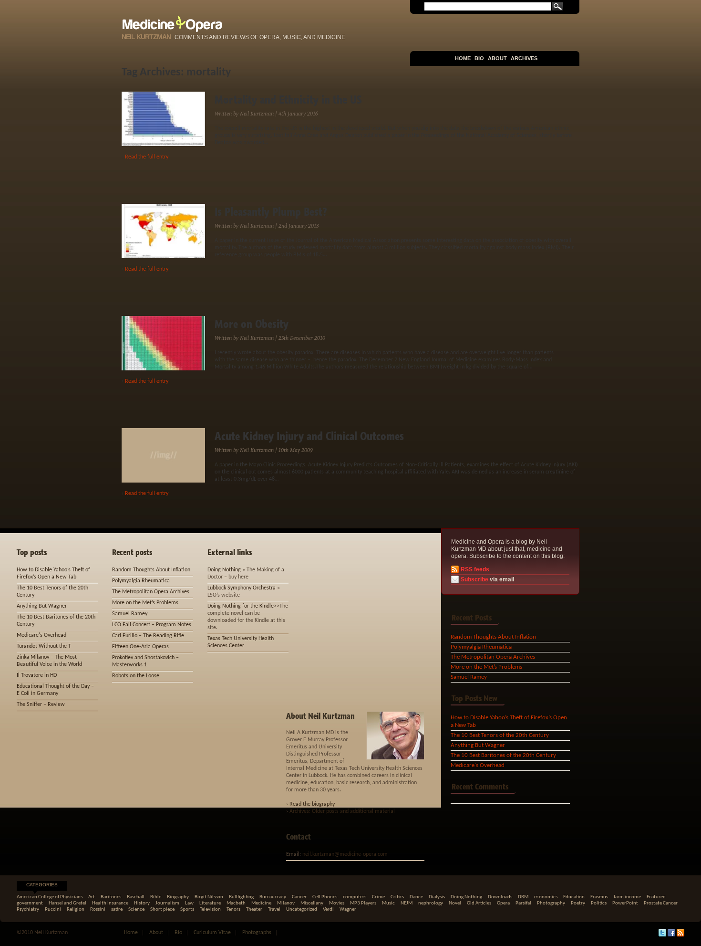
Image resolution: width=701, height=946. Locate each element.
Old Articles (479, 903)
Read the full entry (146, 157)
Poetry (578, 903)
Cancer (299, 897)
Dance (416, 897)
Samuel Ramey (469, 677)
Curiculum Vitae (212, 932)
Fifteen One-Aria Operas (140, 647)
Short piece (162, 909)
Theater (254, 909)
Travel (274, 909)
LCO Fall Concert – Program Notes (151, 625)
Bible (155, 897)
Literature (210, 903)
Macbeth (236, 903)
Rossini (97, 909)
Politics (599, 903)
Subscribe (474, 579)
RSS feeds (475, 569)
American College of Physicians (49, 897)
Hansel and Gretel (67, 903)
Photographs (256, 932)
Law (189, 903)
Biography (178, 897)
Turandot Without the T (44, 646)
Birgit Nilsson (209, 897)
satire (117, 909)
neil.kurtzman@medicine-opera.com (345, 854)
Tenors (233, 909)
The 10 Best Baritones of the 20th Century (503, 755)
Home (463, 58)
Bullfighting (241, 897)
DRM (523, 897)
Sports (187, 909)
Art (91, 897)
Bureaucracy (272, 897)
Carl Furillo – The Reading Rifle (148, 636)
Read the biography (312, 804)
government (30, 903)
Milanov (286, 903)
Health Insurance (110, 903)
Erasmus (599, 897)
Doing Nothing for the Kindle (240, 606)
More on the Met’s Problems (486, 667)
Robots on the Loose (135, 676)
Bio (479, 58)
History (142, 903)
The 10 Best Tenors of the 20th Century (500, 735)
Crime (378, 897)
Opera (503, 903)
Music (388, 903)
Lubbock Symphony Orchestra (241, 588)
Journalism (167, 903)
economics (545, 897)
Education (574, 897)
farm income (627, 897)
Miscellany (311, 903)
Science (136, 909)
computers (354, 897)
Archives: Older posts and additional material (342, 811)
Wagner (348, 909)
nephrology (430, 903)
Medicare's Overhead (478, 765)
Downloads (500, 897)
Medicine (261, 903)
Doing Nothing (224, 570)
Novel (455, 903)
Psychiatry (28, 909)
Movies (336, 903)
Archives (524, 58)
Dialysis (437, 897)
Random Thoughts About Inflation (493, 637)
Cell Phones (324, 897)
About (497, 58)
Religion (75, 909)
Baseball (135, 897)
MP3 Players (363, 903)
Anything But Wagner (478, 745)
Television (210, 909)
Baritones (111, 897)
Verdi (328, 909)
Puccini (53, 909)
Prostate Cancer (661, 903)
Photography (551, 903)
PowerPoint (625, 903)
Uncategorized (301, 909)
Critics (397, 897)
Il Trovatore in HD (37, 675)
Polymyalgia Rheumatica (481, 647)
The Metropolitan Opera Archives (493, 657)
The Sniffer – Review (41, 704)
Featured (656, 897)
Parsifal (523, 903)
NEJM (406, 903)
